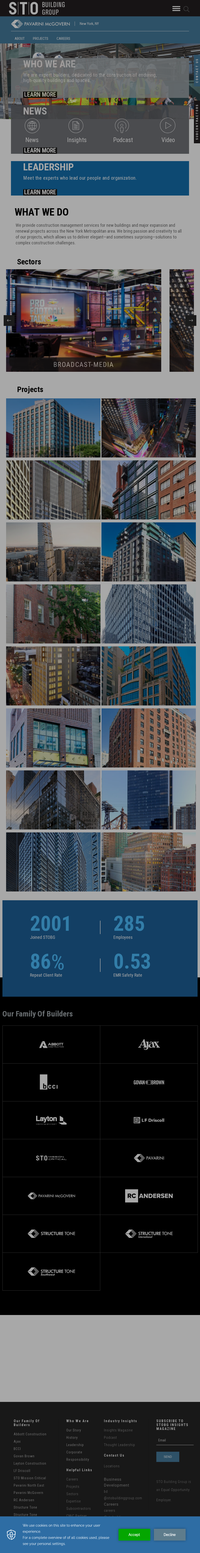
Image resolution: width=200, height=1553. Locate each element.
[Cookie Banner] (100, 1534)
